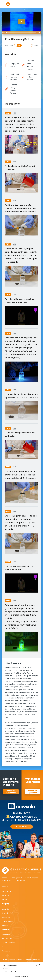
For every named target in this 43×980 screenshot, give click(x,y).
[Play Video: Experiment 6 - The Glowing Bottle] (21, 21)
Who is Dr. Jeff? (7, 913)
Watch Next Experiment (32, 791)
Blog (3, 947)
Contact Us (6, 925)
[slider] (21, 32)
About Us (5, 909)
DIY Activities (7, 939)
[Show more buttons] (39, 32)
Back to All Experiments (11, 791)
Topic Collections (8, 943)
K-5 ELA (4, 899)
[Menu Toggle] (4, 4)
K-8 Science (6, 891)
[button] (21, 917)
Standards (6, 935)
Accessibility (6, 917)
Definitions (6, 951)
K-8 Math (5, 895)
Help (36, 45)
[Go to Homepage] (8, 4)
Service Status (7, 921)
